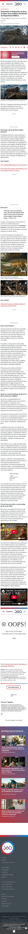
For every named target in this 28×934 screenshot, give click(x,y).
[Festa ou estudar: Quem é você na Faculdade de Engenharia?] (13, 783)
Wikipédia (11, 666)
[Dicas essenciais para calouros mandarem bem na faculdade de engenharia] (13, 740)
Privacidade (5, 906)
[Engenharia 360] (14, 4)
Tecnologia (5, 869)
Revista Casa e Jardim (11, 664)
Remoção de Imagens (8, 896)
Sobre (3, 894)
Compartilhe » (4, 47)
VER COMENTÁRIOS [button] (13, 687)
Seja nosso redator (8, 889)
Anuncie (4, 901)
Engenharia (5, 867)
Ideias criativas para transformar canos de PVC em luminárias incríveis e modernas (13, 812)
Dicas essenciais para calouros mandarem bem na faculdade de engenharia (13, 748)
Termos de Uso (6, 903)
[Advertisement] (14, 120)
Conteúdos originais (8, 862)
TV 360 (4, 857)
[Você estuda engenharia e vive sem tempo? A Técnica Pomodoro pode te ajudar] (13, 762)
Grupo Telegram (7, 886)
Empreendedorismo (8, 874)
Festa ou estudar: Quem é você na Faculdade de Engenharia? (12, 790)
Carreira (4, 872)
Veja (19, 664)
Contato (4, 899)
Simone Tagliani (7, 702)
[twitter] (13, 47)
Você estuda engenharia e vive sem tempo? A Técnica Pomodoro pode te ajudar (13, 770)
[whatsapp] (16, 47)
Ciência (4, 877)
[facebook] (10, 47)
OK (14, 931)
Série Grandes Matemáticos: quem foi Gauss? (14, 165)
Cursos (4, 860)
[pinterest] (24, 47)
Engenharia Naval (5, 9)
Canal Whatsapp (7, 884)
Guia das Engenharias (8, 882)
